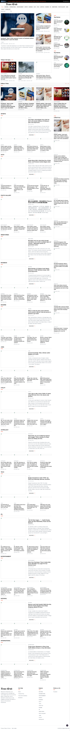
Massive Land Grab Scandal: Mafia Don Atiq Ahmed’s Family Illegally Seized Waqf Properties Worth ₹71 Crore (39, 606)
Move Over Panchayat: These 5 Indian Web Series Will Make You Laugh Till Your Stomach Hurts (39, 564)
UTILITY (2, 9)
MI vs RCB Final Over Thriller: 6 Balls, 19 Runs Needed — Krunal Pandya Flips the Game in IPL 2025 (6, 549)
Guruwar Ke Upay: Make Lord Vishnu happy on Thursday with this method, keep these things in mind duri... (46, 465)
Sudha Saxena (5, 43)
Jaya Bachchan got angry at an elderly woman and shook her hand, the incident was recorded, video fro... (6, 591)
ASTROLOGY (7, 9)
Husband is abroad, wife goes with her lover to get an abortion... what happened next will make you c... (45, 634)
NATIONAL (7, 6)
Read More (31, 134)
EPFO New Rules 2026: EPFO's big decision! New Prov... (58, 57)
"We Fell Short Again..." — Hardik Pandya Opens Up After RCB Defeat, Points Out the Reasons (39, 521)
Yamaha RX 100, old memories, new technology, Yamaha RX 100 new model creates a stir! (45, 188)
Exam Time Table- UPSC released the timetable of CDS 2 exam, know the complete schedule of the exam (19, 381)
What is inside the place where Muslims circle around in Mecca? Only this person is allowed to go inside (39, 312)
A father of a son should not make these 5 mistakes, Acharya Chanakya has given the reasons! (19, 340)
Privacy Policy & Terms (5, 728)
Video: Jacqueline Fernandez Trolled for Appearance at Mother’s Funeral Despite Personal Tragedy (32, 591)
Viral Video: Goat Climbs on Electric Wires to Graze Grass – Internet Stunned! (6, 339)
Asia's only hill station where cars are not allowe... (58, 22)
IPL (50, 6)
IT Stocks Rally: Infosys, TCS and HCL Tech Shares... (58, 45)
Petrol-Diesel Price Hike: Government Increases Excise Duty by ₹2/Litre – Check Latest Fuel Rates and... (6, 298)
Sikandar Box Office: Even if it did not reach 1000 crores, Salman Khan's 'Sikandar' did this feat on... (19, 591)
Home (2, 6)
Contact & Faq (21, 693)
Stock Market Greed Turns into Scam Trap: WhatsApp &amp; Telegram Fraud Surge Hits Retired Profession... (19, 507)
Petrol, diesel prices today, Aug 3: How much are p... (58, 30)
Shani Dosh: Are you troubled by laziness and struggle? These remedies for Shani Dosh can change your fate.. (39, 437)
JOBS (67, 6)
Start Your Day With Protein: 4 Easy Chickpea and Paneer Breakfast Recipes (61, 223)
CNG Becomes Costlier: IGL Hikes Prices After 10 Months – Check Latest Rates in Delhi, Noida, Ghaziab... (32, 298)
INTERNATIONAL (13, 6)
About (19, 691)
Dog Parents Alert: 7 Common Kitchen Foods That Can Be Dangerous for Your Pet (61, 330)
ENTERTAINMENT (20, 6)
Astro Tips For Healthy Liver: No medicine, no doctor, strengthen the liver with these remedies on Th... (32, 465)
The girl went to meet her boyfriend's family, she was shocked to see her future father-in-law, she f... (19, 634)
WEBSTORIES (54, 6)
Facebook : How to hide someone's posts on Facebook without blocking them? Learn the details (17, 39)
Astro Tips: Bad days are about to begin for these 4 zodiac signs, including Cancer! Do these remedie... (19, 465)
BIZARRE (47, 6)
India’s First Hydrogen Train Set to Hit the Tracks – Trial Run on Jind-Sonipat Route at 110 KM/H (19, 188)
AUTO (35, 6)
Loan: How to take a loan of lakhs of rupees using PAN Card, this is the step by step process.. (39, 395)
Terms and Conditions (22, 695)
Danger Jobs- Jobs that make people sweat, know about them (32, 379)
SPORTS (26, 6)
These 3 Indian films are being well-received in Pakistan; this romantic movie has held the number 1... (61, 106)
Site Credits (14, 728)
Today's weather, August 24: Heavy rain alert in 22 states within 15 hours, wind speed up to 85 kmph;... (30, 1)
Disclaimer (20, 697)
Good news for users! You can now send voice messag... (58, 65)
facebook (55, 691)
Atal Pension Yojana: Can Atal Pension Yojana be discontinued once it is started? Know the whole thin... (19, 423)
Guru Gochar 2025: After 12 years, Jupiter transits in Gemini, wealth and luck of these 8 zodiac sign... (6, 465)
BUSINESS (31, 6)
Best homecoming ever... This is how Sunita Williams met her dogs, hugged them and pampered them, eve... (19, 674)
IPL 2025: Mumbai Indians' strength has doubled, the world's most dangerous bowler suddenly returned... (32, 549)
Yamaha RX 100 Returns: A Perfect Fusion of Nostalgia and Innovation (6, 187)
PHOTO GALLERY (61, 6)
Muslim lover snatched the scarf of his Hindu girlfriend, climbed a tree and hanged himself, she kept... (6, 634)
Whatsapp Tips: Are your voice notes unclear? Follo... (58, 37)
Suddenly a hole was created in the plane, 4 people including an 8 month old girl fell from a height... (6, 674)
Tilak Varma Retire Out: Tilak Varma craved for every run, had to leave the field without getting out (45, 549)
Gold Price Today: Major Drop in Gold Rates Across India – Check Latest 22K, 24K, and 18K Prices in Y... (45, 298)
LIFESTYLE (42, 6)
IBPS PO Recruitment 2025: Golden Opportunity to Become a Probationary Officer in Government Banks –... (46, 381)
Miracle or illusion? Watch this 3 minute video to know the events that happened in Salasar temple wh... (46, 340)
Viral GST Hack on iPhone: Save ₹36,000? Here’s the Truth (6, 506)
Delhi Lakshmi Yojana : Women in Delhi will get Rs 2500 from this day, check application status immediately (44, 76)
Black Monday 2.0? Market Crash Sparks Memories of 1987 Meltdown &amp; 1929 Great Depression (38, 270)
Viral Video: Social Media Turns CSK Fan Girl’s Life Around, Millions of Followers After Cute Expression (38, 121)
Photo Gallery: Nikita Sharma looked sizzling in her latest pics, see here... (6, 228)
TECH (38, 6)
